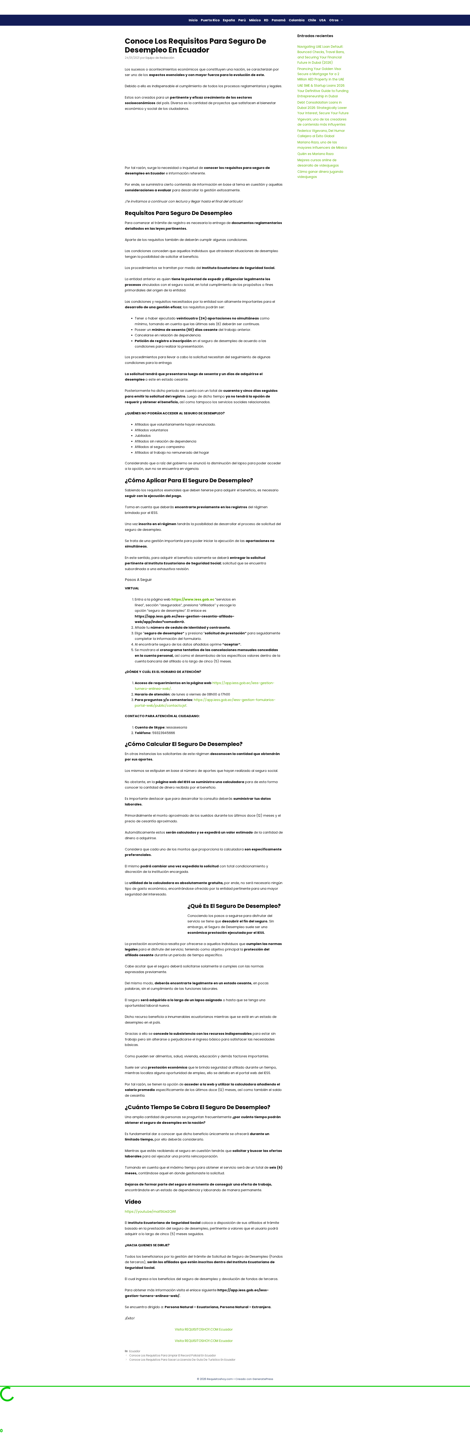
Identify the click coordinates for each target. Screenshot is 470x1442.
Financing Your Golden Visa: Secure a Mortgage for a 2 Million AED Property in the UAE (320, 74)
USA (322, 20)
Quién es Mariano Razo (315, 154)
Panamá (278, 20)
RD (266, 20)
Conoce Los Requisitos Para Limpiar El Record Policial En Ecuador (172, 1355)
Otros (334, 20)
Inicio (193, 20)
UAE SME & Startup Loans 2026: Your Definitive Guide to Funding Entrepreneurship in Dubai (322, 90)
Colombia (297, 20)
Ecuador (134, 1351)
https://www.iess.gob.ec (192, 599)
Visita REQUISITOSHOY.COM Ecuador (204, 1329)
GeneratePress (262, 1379)
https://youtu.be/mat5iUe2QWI (150, 1211)
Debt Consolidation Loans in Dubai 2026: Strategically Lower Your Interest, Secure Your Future (323, 107)
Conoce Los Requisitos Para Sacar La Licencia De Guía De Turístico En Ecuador (182, 1360)
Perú (242, 20)
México (255, 20)
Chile (312, 20)
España (229, 20)
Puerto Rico (210, 20)
